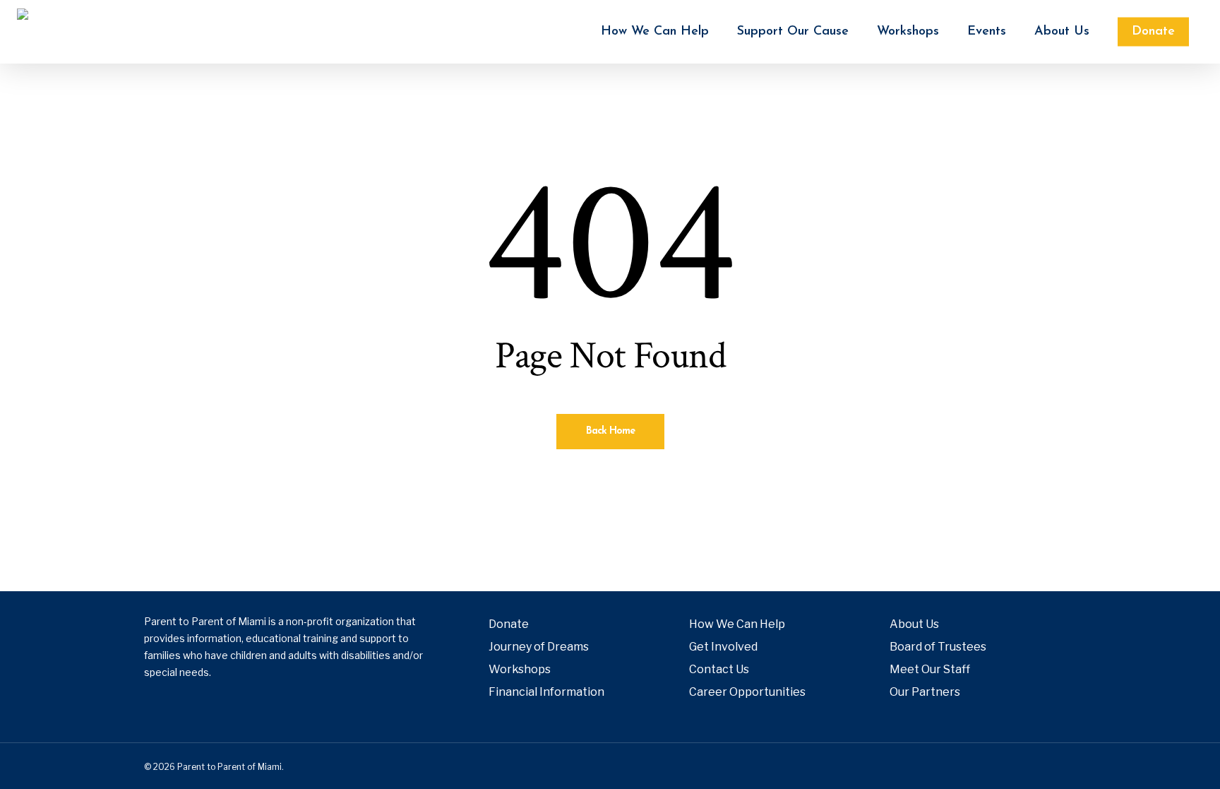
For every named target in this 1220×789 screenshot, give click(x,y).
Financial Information (546, 692)
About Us (914, 624)
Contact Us (719, 669)
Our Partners (925, 692)
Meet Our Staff (930, 669)
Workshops (520, 669)
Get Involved (723, 646)
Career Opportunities (747, 692)
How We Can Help (737, 624)
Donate (509, 624)
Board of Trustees (938, 646)
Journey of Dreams (539, 646)
